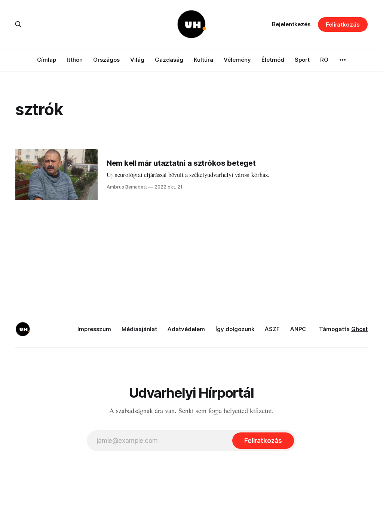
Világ (137, 59)
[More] (343, 60)
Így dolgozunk (234, 329)
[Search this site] (18, 24)
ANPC (298, 329)
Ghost (359, 329)
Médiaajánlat (139, 329)
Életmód (272, 59)
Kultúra (203, 59)
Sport (302, 59)
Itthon (75, 59)
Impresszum (94, 329)
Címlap (46, 59)
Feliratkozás (343, 24)
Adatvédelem (186, 329)
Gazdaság (169, 59)
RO (324, 59)
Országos (106, 59)
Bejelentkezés (291, 24)
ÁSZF (272, 329)
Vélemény (237, 59)
